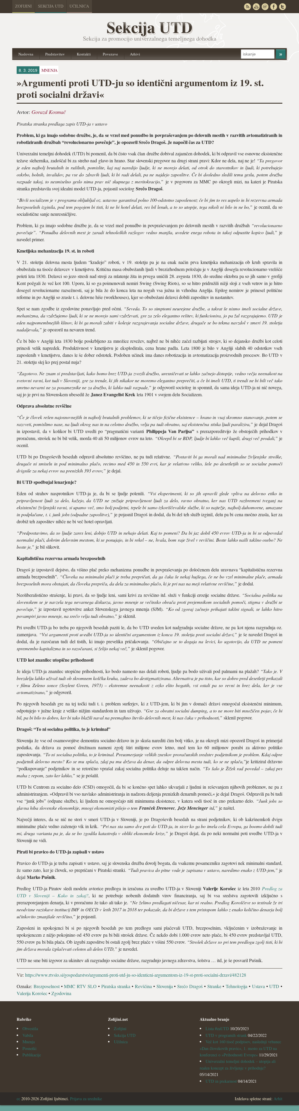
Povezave (110, 54)
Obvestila (30, 1028)
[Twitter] (282, 6)
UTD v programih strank (226, 1035)
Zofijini (23, 6)
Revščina (143, 986)
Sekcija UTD (50, 6)
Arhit (278, 1098)
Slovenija (165, 986)
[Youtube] (256, 6)
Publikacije (31, 1055)
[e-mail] (264, 6)
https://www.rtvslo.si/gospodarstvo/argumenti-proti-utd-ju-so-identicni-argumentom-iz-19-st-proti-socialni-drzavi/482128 (135, 975)
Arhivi (135, 54)
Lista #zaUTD (217, 1028)
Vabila (27, 1035)
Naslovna (25, 54)
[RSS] (247, 6)
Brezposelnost (47, 986)
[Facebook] (273, 6)
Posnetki (29, 1048)
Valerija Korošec (32, 993)
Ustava (258, 986)
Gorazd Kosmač (49, 111)
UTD (274, 986)
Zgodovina (61, 993)
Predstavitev (55, 54)
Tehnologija (236, 986)
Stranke (214, 986)
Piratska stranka (116, 986)
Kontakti (84, 54)
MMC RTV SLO (80, 986)
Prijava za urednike (86, 1098)
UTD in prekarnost (221, 1081)
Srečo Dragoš (190, 986)
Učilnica (79, 6)
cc (18, 1098)
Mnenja (28, 1041)
